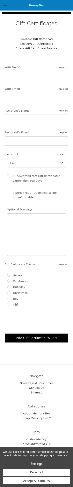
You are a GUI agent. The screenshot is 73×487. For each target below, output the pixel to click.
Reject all (36, 472)
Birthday (19, 287)
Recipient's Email (36, 132)
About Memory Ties (36, 413)
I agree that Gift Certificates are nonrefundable (35, 195)
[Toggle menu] (5, 5)
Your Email (36, 89)
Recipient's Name (36, 110)
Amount (36, 154)
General (18, 275)
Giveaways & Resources (36, 383)
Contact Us (36, 388)
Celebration (21, 281)
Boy (15, 298)
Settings (37, 464)
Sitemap (36, 392)
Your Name (36, 67)
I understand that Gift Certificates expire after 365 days (36, 178)
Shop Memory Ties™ (37, 418)
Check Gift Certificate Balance (36, 48)
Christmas (20, 293)
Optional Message (19, 209)
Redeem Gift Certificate (36, 44)
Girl (15, 304)
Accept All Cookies (36, 481)
